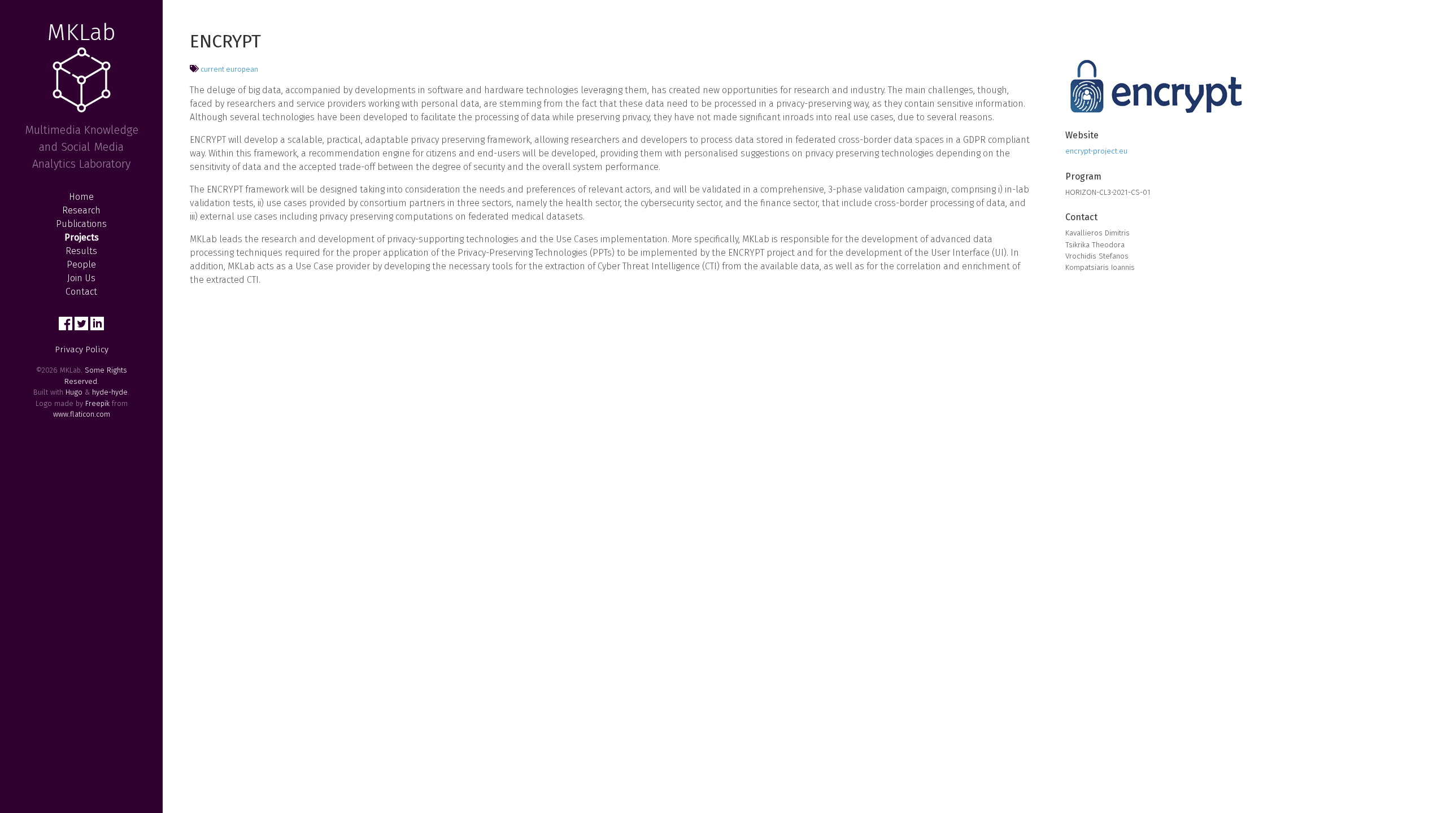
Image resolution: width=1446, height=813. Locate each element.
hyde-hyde (110, 392)
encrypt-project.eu (1096, 151)
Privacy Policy (81, 349)
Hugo (74, 392)
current (212, 69)
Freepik (97, 403)
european (242, 69)
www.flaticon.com (81, 414)
